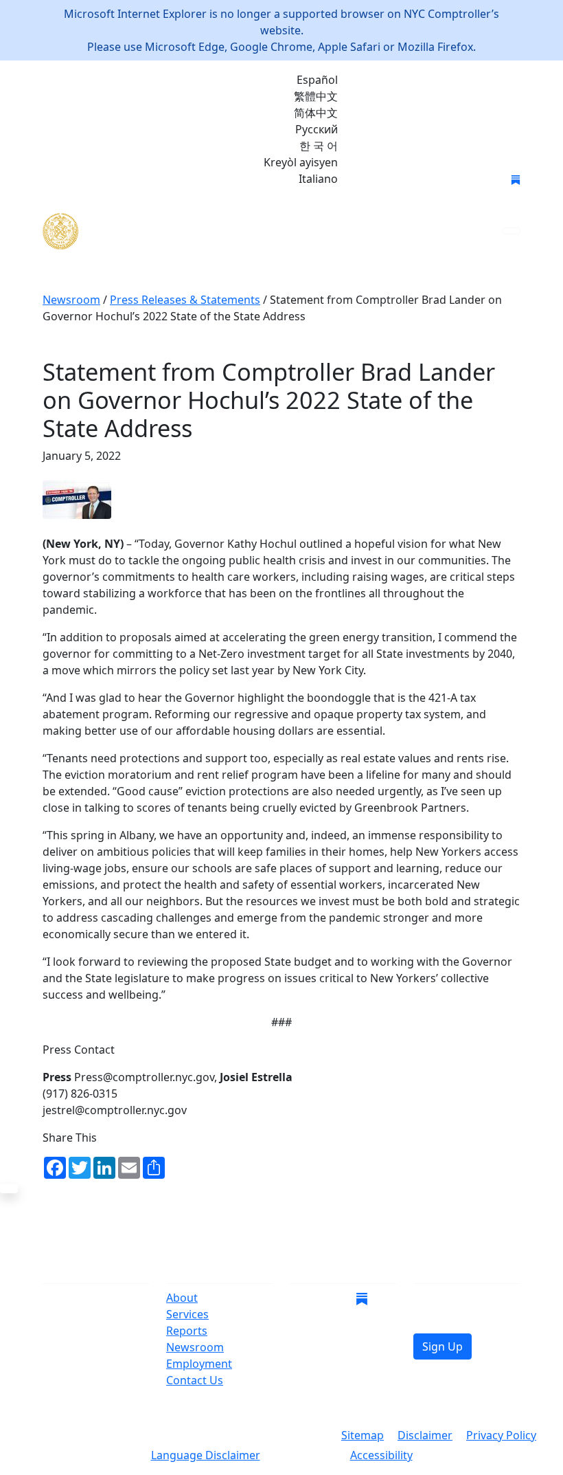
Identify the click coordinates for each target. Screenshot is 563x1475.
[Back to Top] (9, 1188)
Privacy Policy (501, 1435)
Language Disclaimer (205, 1455)
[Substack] (515, 178)
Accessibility (381, 1455)
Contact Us (194, 1380)
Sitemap (362, 1435)
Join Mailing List (403, 180)
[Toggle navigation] (511, 231)
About (182, 1297)
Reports (186, 1330)
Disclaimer (425, 1435)
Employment (199, 1363)
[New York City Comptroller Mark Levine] (142, 231)
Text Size (305, 1456)
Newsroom (195, 1347)
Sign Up (442, 1346)
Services (187, 1314)
